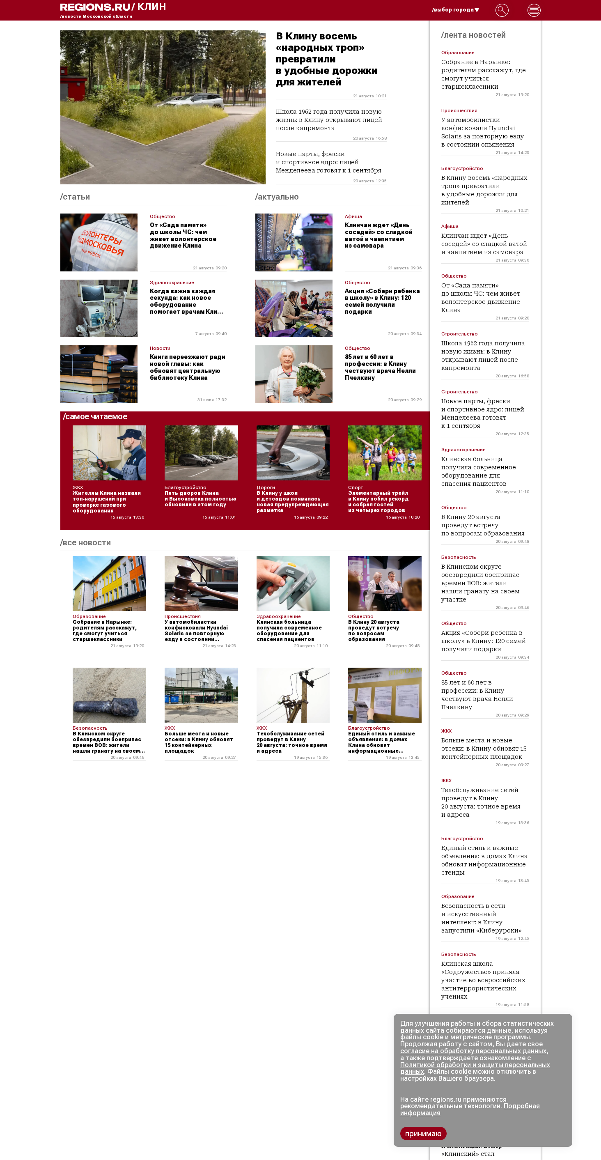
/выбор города (453, 10)
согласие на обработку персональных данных (473, 1051)
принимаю (423, 1133)
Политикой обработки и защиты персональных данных (475, 1068)
